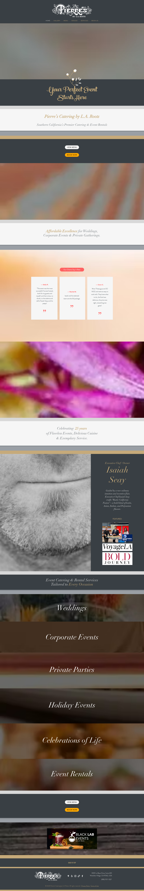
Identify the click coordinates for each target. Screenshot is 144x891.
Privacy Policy (85, 886)
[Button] (72, 839)
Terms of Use (95, 886)
